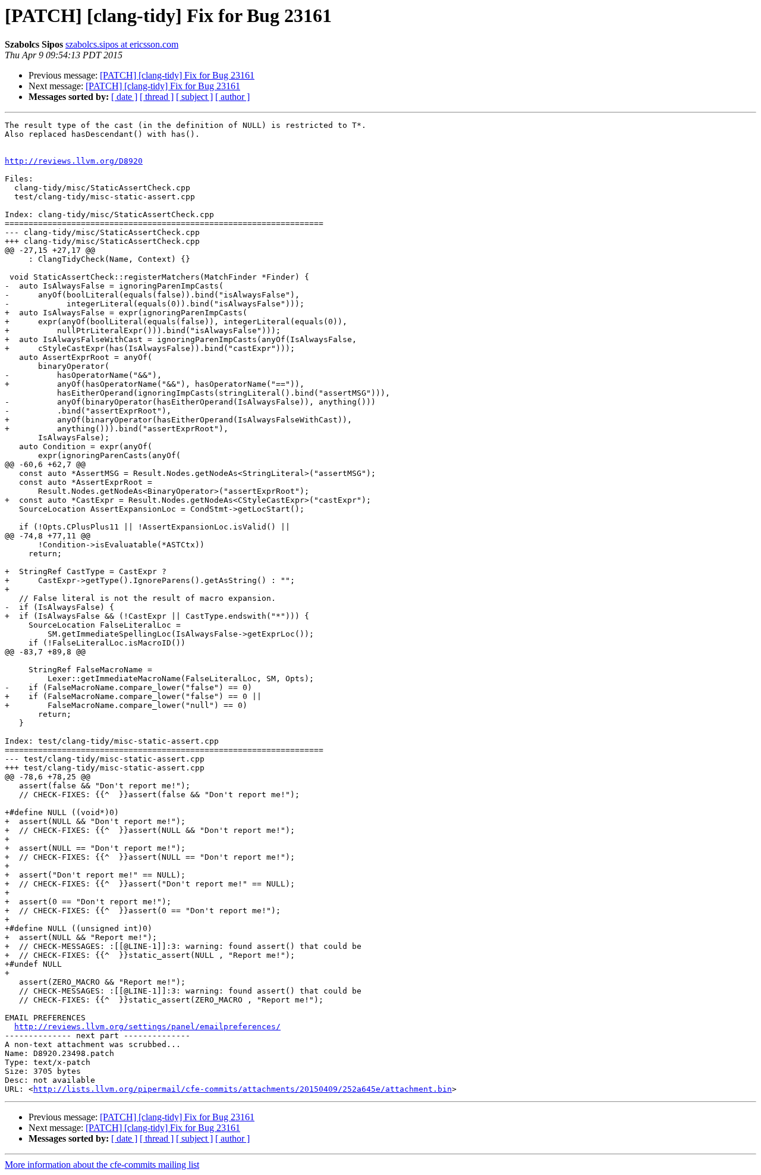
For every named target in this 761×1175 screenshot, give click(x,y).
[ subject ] (194, 97)
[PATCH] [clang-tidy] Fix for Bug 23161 (177, 75)
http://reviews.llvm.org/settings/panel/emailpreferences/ (147, 1026)
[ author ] (232, 97)
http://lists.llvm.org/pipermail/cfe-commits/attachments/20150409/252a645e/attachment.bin (242, 1089)
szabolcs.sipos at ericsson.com (121, 44)
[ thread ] (157, 97)
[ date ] (124, 97)
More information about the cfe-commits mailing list (102, 1165)
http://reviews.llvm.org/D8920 (74, 160)
